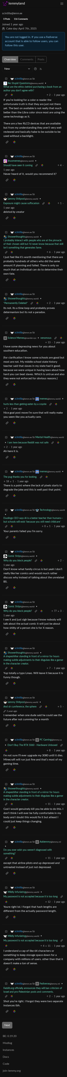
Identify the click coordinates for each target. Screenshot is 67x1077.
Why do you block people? (17, 560)
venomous (45, 338)
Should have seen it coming (17, 165)
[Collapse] (6, 79)
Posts (41, 59)
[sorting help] (35, 68)
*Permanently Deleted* (15, 303)
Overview (10, 59)
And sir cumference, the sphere (19, 707)
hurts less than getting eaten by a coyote (24, 404)
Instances (8, 1050)
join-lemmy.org (12, 1070)
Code (6, 1063)
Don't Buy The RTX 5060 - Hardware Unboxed (32, 745)
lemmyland (17, 3)
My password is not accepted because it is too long (30, 896)
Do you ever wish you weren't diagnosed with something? (27, 852)
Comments (26, 59)
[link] (11, 95)
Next (7, 1025)
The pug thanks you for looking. (20, 477)
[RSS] (41, 68)
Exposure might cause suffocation (21, 203)
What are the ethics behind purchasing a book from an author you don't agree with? (32, 89)
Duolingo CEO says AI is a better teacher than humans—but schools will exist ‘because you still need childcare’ (33, 520)
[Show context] (6, 95)
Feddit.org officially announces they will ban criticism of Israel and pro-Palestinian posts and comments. (32, 990)
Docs (6, 1057)
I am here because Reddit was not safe (28, 442)
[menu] (61, 3)
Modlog (7, 1043)
